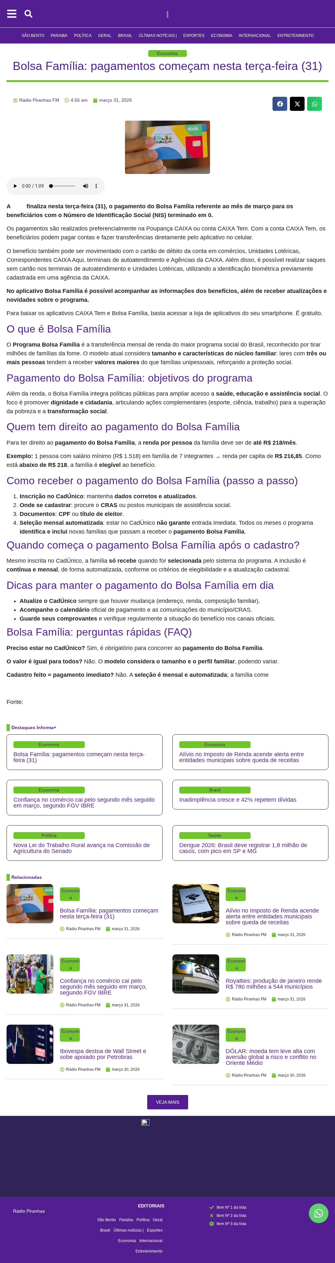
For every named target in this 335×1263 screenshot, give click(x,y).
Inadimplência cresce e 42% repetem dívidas (237, 799)
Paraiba (59, 35)
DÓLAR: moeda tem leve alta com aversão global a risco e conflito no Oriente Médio (271, 1057)
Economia (221, 35)
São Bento (33, 35)
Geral (105, 35)
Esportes (193, 35)
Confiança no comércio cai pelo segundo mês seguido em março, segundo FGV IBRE (84, 802)
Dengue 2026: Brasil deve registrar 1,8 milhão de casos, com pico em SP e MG (243, 848)
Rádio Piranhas (29, 1211)
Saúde (214, 835)
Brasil (125, 35)
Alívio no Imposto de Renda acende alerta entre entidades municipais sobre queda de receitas (241, 757)
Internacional (255, 35)
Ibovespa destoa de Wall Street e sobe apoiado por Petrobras (103, 1054)
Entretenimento (295, 35)
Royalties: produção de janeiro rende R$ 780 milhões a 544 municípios (274, 984)
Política (83, 35)
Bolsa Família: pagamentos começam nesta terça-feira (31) (167, 66)
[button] (280, 104)
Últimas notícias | (158, 35)
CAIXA (19, 206)
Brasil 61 (34, 702)
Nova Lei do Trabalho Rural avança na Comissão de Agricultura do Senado (81, 848)
